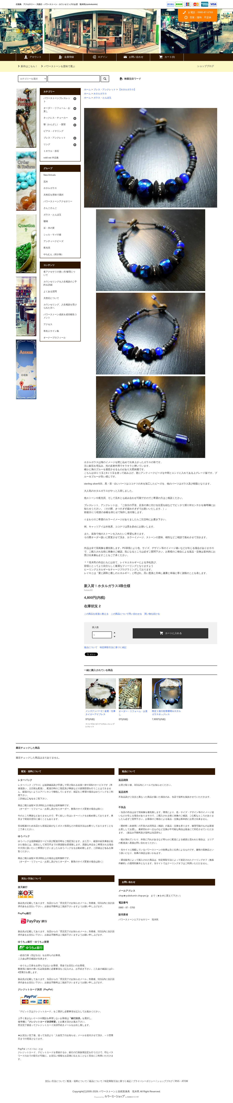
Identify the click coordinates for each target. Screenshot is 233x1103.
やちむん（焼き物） (53, 254)
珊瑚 (45, 221)
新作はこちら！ (29, 66)
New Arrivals (49, 175)
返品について (90, 647)
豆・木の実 (49, 228)
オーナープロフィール (54, 338)
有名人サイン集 (51, 331)
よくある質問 (50, 291)
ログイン (102, 57)
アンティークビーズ (53, 241)
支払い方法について (55, 1081)
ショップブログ (205, 66)
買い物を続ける (152, 614)
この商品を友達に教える (96, 614)
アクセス (47, 324)
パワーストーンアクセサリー (57, 201)
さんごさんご (50, 208)
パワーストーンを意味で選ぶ (59, 66)
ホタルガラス (100, 93)
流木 (45, 182)
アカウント (35, 57)
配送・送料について (77, 1081)
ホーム (87, 89)
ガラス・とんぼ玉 (102, 98)
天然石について (51, 298)
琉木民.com (28, 31)
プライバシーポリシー (144, 1081)
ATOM (185, 1081)
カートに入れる (173, 633)
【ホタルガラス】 (127, 89)
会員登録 (69, 57)
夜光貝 (46, 248)
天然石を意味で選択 (53, 195)
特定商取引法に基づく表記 (113, 647)
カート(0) (170, 57)
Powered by (99, 1097)
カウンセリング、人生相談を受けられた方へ (60, 306)
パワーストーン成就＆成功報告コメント (60, 316)
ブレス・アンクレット (104, 89)
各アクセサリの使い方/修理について (59, 273)
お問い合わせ (136, 57)
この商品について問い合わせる (126, 614)
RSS (177, 1081)
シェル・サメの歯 (52, 234)
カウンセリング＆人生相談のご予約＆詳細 (60, 283)
